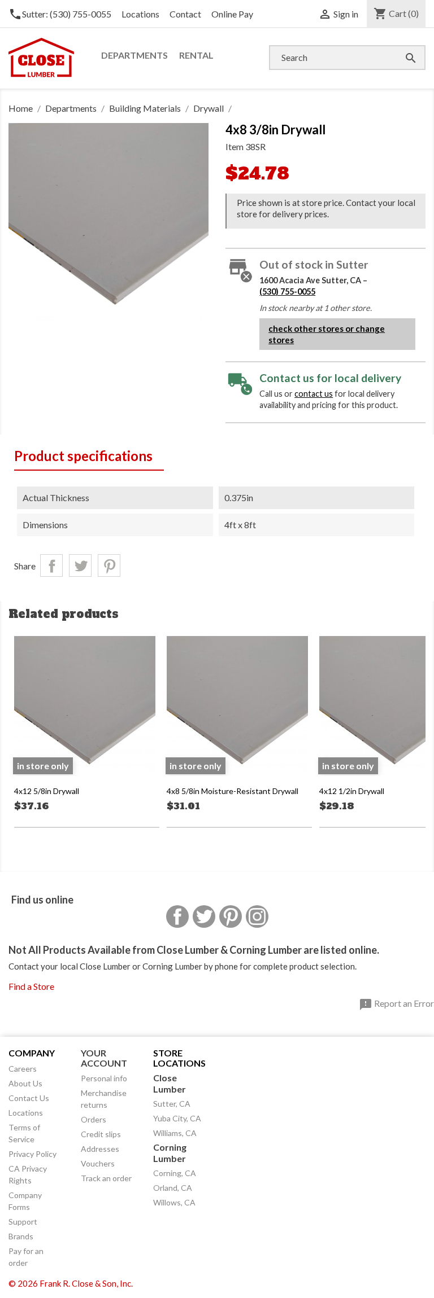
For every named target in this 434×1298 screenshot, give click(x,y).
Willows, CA (174, 1202)
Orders (93, 1119)
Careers (22, 1068)
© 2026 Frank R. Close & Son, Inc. (70, 1283)
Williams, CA (175, 1133)
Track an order (106, 1178)
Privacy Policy (32, 1154)
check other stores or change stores (326, 334)
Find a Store (31, 986)
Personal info (104, 1078)
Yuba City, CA (177, 1118)
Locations (140, 13)
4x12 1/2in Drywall (351, 791)
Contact (185, 13)
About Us (25, 1083)
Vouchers (98, 1163)
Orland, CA (172, 1187)
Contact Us (28, 1098)
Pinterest (109, 565)
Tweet (80, 565)
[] (399, 46)
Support (22, 1221)
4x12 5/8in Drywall (46, 791)
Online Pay (232, 13)
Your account (104, 1057)
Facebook (177, 916)
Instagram (257, 916)
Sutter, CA (171, 1103)
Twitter (204, 916)
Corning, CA (174, 1173)
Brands (20, 1236)
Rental (196, 55)
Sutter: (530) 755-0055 (59, 13)
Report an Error (396, 1004)
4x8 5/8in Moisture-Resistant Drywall (232, 791)
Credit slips (101, 1134)
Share (51, 565)
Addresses (100, 1149)
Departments (134, 55)
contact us (313, 393)
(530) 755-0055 (287, 291)
